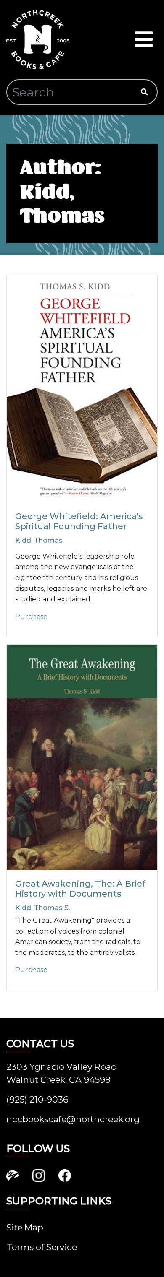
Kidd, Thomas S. (42, 908)
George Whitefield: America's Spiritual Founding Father (79, 521)
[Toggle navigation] (144, 39)
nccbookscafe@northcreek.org (73, 1119)
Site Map (24, 1227)
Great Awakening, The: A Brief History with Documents (80, 889)
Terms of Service (41, 1247)
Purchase (31, 617)
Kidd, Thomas (39, 540)
